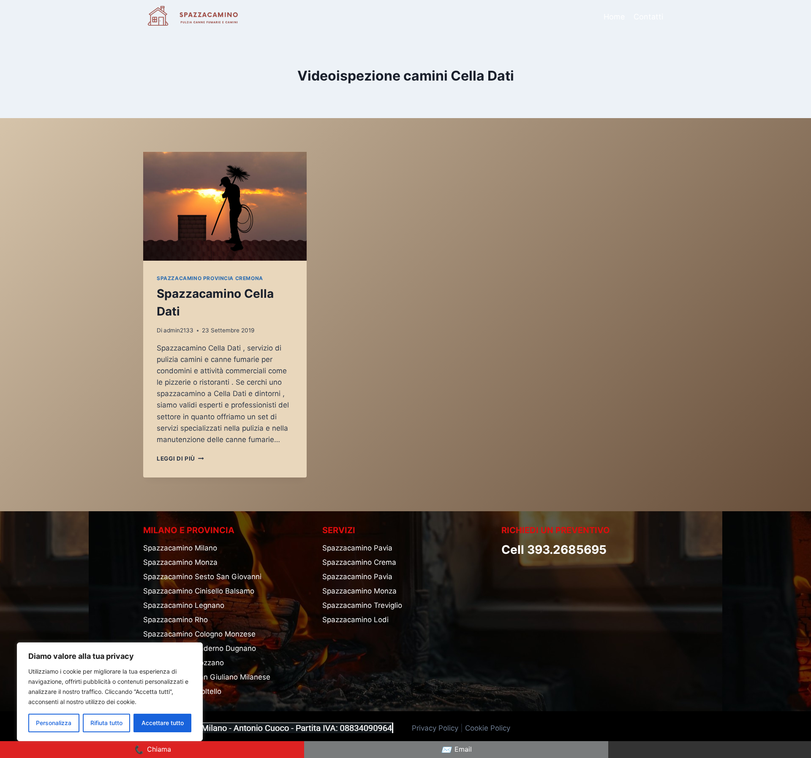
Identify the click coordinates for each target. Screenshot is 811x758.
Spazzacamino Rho (175, 619)
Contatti (648, 16)
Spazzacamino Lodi (355, 619)
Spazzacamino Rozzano (183, 662)
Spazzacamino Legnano (183, 605)
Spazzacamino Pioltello (182, 691)
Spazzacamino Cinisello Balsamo (198, 591)
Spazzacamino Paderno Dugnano (199, 648)
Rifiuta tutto (106, 722)
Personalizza (53, 722)
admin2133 (178, 330)
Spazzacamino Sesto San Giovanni (202, 576)
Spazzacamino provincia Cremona (210, 278)
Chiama (152, 750)
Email (456, 750)
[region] (110, 691)
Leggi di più (180, 458)
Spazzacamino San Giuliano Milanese (206, 677)
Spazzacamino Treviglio (362, 605)
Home (614, 16)
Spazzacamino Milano (180, 548)
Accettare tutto (163, 722)
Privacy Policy (435, 728)
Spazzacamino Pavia (357, 548)
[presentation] (225, 206)
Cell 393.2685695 (554, 549)
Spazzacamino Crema (359, 562)
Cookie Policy (488, 728)
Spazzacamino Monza (180, 562)
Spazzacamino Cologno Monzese (199, 634)
